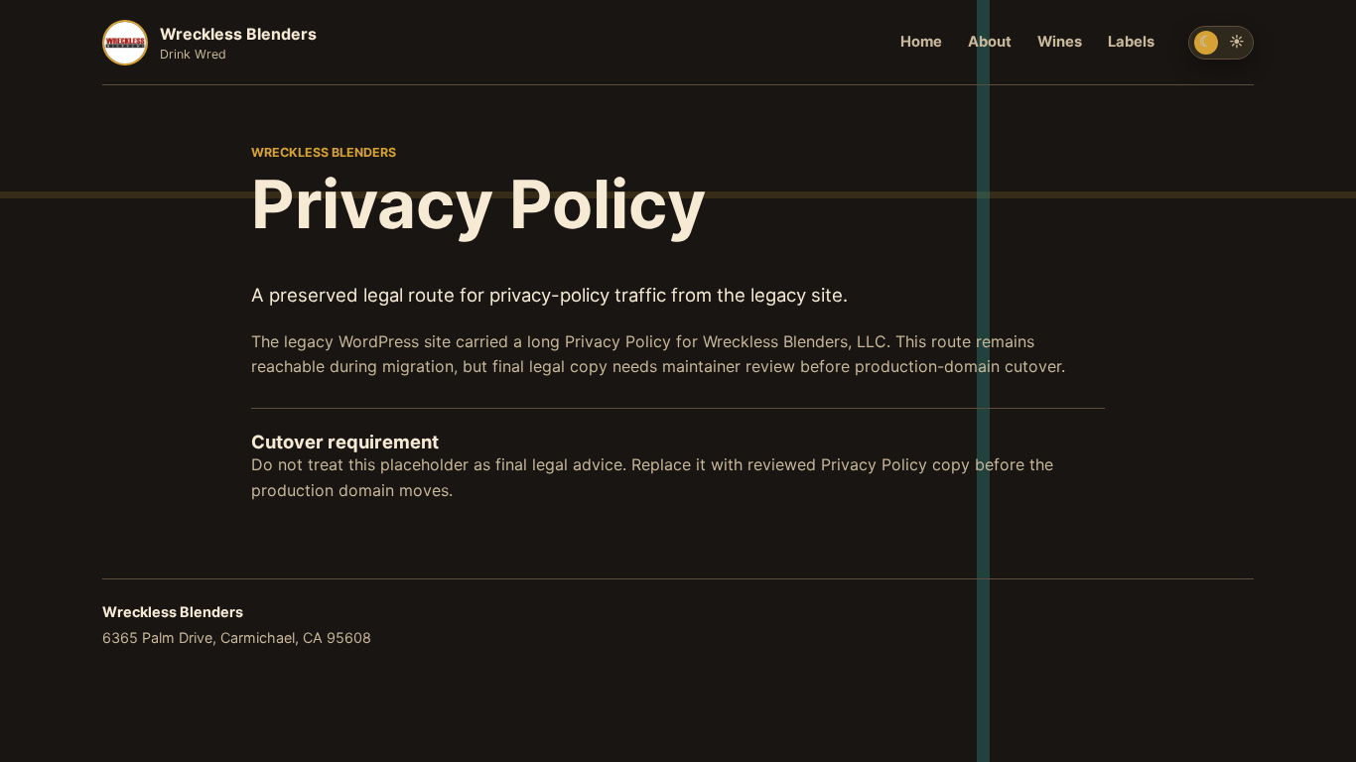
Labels (1131, 42)
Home (921, 42)
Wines (1059, 42)
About (990, 42)
